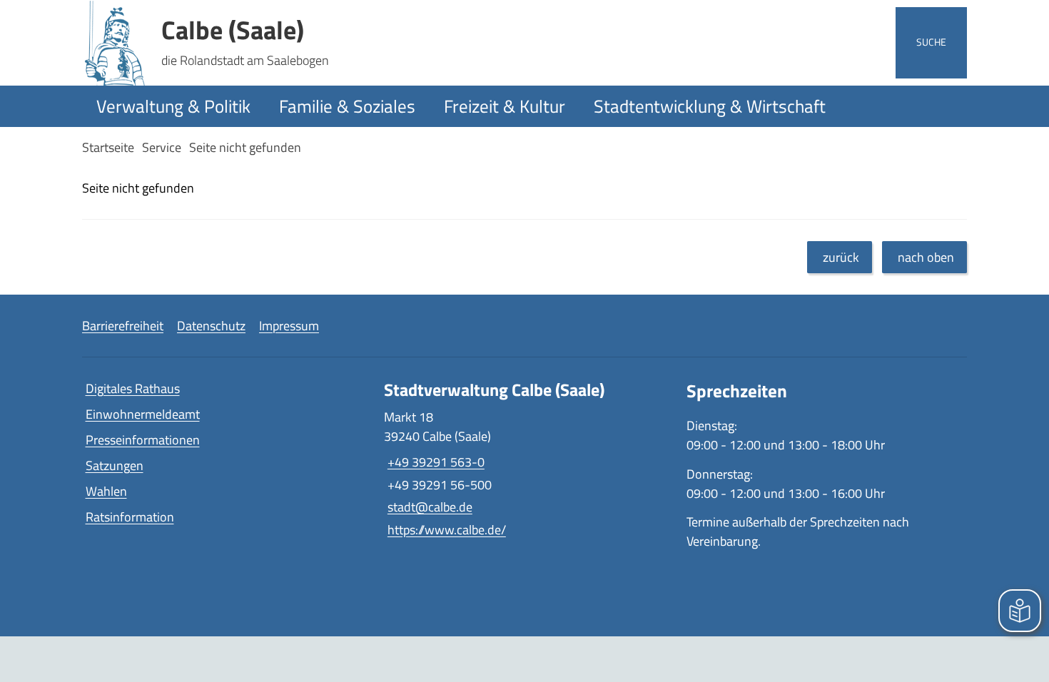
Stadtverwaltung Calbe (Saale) (494, 390)
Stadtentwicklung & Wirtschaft (710, 106)
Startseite (108, 147)
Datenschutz (211, 325)
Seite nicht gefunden (245, 147)
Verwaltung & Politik (173, 106)
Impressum (289, 325)
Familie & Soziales (347, 106)
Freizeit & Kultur (504, 106)
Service (161, 147)
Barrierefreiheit (122, 325)
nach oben (926, 257)
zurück (841, 257)
